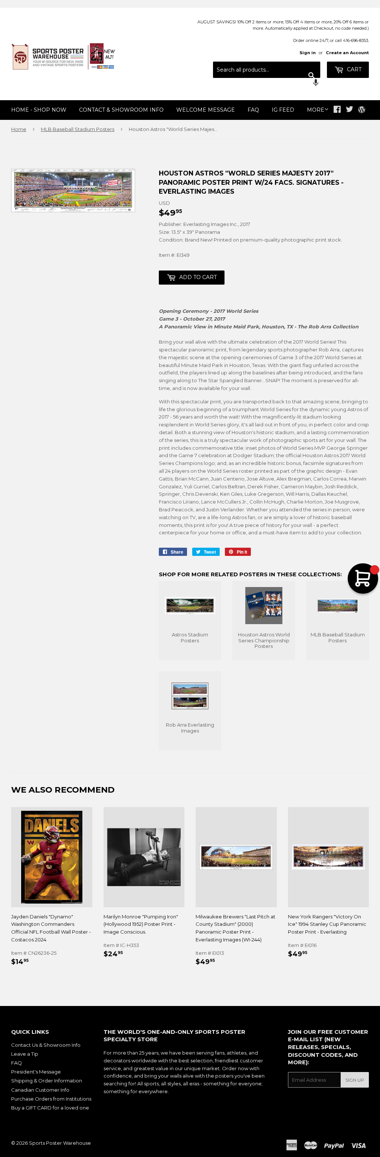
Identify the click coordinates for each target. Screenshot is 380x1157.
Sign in (307, 52)
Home (18, 129)
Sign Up (354, 1080)
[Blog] (361, 110)
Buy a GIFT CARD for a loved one (50, 1108)
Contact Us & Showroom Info (46, 1045)
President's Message (36, 1072)
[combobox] (266, 70)
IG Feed (283, 109)
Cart (353, 69)
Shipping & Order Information (46, 1081)
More (315, 109)
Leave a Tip (24, 1054)
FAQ (253, 109)
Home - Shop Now (38, 109)
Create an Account (347, 52)
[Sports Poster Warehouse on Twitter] (349, 110)
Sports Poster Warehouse (60, 1143)
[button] (266, 83)
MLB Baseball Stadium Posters (77, 129)
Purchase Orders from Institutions (51, 1099)
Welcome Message (205, 109)
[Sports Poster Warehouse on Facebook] (337, 110)
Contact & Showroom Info (121, 109)
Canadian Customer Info (40, 1090)
